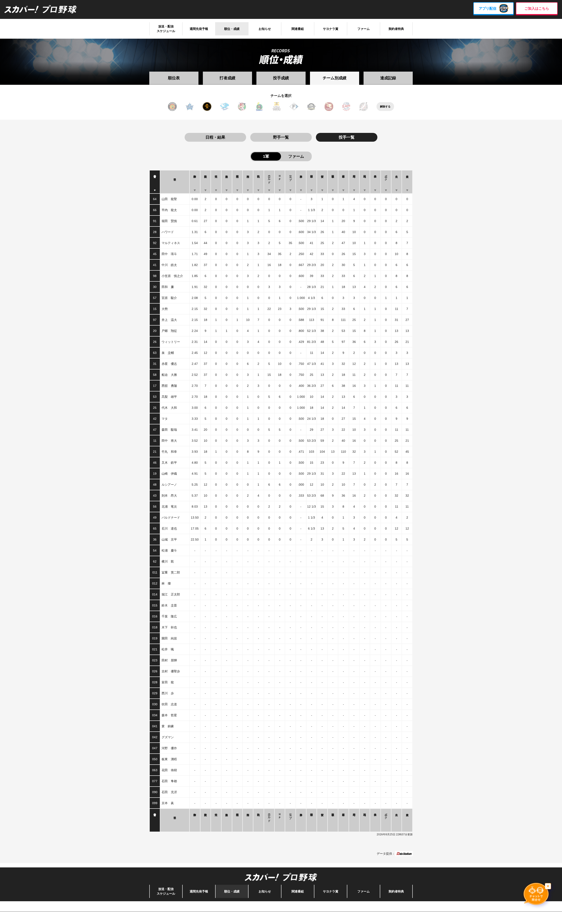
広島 (242, 106)
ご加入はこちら (536, 8)
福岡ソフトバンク (276, 106)
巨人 (207, 106)
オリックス (311, 106)
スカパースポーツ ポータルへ (281, 906)
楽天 (328, 106)
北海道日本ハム (294, 106)
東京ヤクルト (259, 106)
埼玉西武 (346, 106)
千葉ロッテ (363, 106)
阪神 (172, 106)
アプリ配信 (487, 8)
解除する (385, 106)
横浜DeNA (189, 106)
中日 (224, 106)
